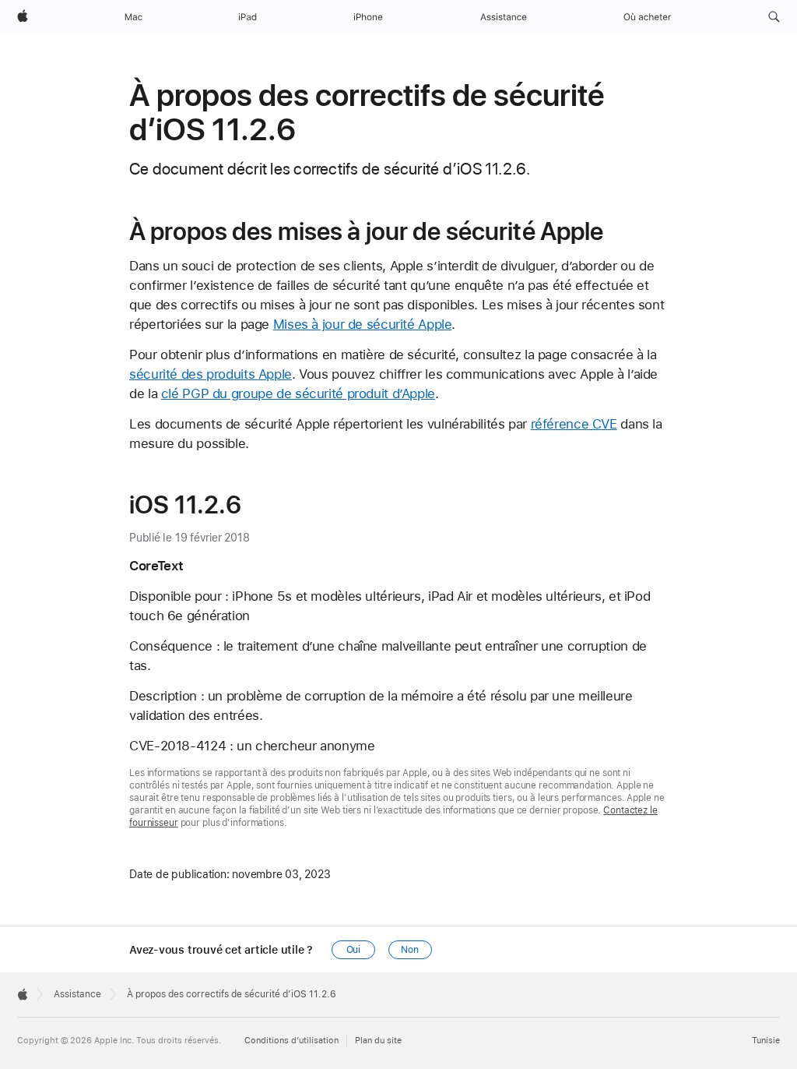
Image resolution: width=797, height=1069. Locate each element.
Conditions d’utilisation (291, 1040)
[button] (774, 17)
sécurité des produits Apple (210, 374)
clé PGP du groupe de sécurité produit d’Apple (298, 393)
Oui (353, 949)
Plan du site (378, 1040)
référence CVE (574, 424)
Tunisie (766, 1040)
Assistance (77, 994)
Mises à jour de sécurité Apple (362, 324)
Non (410, 949)
